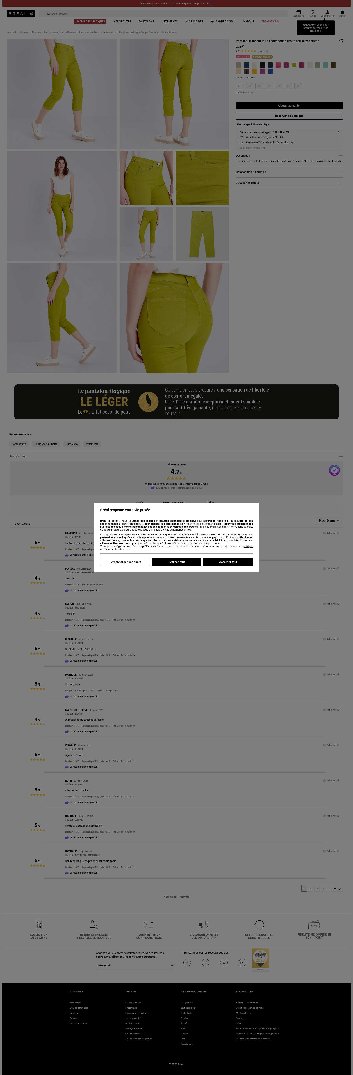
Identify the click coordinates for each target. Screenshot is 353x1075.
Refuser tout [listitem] (176, 562)
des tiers (222, 534)
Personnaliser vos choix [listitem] (125, 562)
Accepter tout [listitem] (228, 562)
